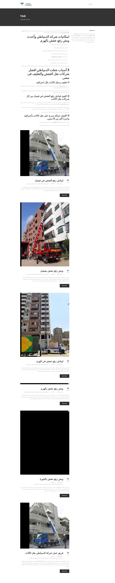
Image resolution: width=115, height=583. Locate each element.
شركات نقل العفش (35, 183)
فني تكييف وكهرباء (37, 558)
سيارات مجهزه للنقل (39, 391)
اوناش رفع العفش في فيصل (49, 180)
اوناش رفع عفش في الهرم (49, 361)
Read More (64, 195)
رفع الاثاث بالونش (40, 183)
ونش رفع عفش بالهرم (52, 388)
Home (90, 4)
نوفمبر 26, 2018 (59, 556)
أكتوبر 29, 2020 (59, 364)
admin (52, 183)
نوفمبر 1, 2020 (59, 183)
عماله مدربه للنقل (42, 484)
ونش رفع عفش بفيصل (51, 271)
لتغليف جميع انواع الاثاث (56, 56)
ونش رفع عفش (28, 183)
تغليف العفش (46, 183)
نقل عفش (63, 104)
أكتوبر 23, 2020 (59, 482)
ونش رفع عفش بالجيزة (51, 479)
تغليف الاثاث (46, 274)
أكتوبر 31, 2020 (59, 274)
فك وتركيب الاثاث (43, 558)
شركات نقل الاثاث (56, 122)
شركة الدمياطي (62, 86)
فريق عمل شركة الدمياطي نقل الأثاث (44, 553)
